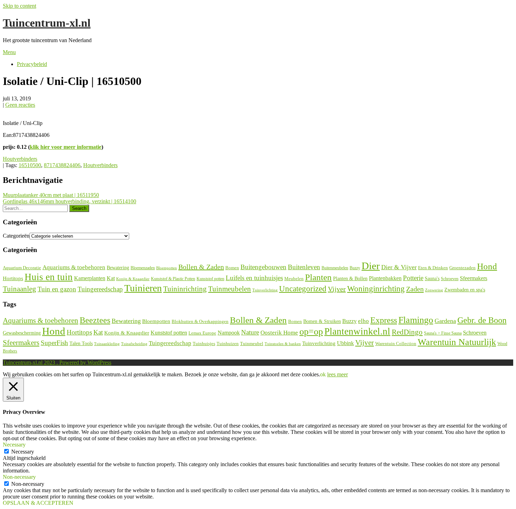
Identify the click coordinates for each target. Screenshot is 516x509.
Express (383, 320)
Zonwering (434, 290)
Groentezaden (462, 267)
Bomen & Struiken (322, 321)
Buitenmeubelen (335, 267)
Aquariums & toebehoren (73, 267)
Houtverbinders (20, 159)
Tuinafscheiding (134, 344)
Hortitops (13, 278)
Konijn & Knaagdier (133, 279)
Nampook (229, 333)
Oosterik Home (279, 332)
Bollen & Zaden (201, 267)
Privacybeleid (32, 64)
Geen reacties (20, 105)
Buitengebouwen (263, 267)
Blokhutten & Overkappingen (200, 321)
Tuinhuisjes (204, 343)
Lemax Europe (202, 333)
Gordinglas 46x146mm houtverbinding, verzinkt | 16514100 (69, 201)
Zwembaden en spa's (464, 289)
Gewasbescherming (22, 333)
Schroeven (449, 278)
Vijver (337, 289)
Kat (111, 278)
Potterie (413, 278)
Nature (250, 332)
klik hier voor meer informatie (65, 147)
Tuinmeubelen (229, 289)
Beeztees (95, 320)
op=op (311, 331)
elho (363, 321)
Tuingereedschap (100, 289)
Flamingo (415, 320)
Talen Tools (81, 343)
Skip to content (19, 6)
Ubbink (345, 343)
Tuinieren (143, 288)
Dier (371, 265)
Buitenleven (304, 267)
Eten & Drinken (433, 267)
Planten (318, 277)
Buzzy (355, 267)
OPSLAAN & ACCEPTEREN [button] (38, 503)
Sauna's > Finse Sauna (443, 333)
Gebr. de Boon (482, 320)
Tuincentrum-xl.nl (47, 22)
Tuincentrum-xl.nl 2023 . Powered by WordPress (57, 362)
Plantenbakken (385, 278)
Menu (9, 52)
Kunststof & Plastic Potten (173, 278)
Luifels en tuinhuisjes (254, 278)
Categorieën (16, 236)
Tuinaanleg (19, 289)
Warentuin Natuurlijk (457, 342)
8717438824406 (62, 165)
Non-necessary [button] (19, 477)
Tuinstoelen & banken (283, 344)
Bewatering (118, 267)
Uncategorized (302, 288)
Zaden (415, 289)
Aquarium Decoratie (22, 267)
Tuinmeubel (251, 343)
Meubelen (294, 278)
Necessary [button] (14, 445)
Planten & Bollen (350, 278)
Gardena (445, 320)
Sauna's (432, 278)
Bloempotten (166, 268)
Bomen (232, 267)
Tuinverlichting (265, 290)
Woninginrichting (376, 288)
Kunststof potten (210, 278)
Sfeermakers (473, 278)
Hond (487, 266)
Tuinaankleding (107, 344)
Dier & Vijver (399, 267)
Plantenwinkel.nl (357, 331)
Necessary (22, 452)
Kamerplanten (89, 278)
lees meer (337, 374)
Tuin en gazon (57, 289)
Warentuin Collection (395, 343)
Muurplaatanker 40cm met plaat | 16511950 (51, 195)
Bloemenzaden (143, 267)
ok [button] (323, 374)
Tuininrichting (185, 289)
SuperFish (54, 342)
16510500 (30, 165)
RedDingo (407, 332)
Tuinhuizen (228, 343)
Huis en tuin (49, 277)
